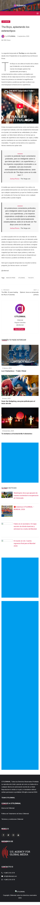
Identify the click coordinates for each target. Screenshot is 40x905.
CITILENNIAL (11, 36)
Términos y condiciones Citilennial (12, 819)
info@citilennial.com (10, 876)
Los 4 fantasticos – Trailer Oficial (13, 371)
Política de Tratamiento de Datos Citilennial (15, 813)
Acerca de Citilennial (7, 808)
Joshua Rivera (14, 179)
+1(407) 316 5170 (9, 873)
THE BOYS (31, 277)
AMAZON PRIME (10, 277)
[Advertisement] (20, 463)
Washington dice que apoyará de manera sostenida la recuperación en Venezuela (26, 495)
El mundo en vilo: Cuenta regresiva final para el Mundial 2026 (24, 543)
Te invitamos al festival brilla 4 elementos (16, 434)
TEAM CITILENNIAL (8, 798)
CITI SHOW (6, 21)
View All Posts (19, 329)
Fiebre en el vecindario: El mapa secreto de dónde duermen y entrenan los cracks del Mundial (25, 526)
